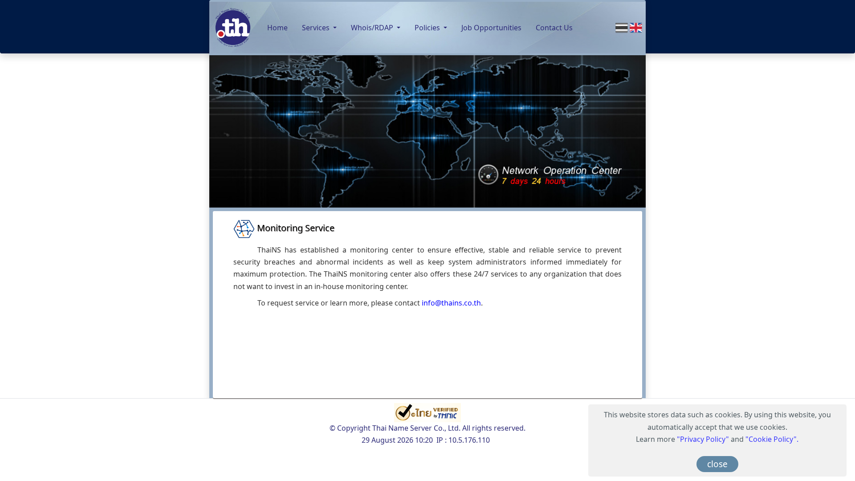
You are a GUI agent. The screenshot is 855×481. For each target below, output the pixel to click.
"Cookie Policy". (771, 439)
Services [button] (316, 28)
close (717, 464)
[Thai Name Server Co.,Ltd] (233, 27)
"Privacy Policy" (703, 439)
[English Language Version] (636, 27)
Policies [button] (428, 28)
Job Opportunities (491, 28)
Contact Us (554, 28)
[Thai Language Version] (622, 27)
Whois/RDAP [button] (373, 28)
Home (277, 28)
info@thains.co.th (451, 303)
